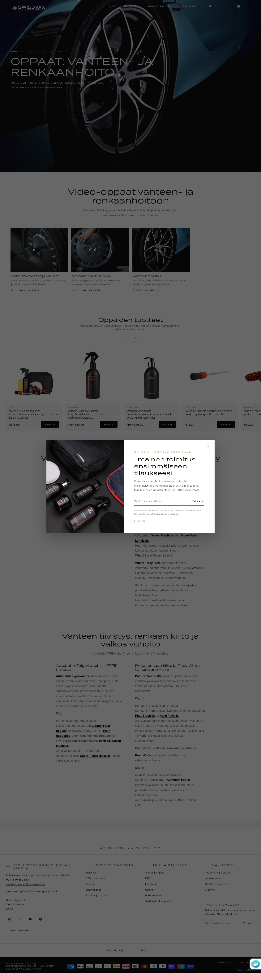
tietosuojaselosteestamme (165, 514)
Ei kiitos (140, 520)
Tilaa (196, 501)
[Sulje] (208, 446)
